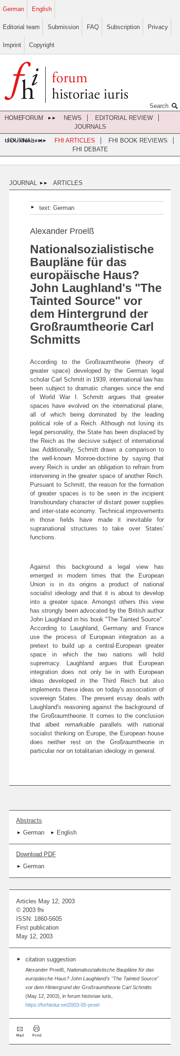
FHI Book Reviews (138, 140)
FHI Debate (90, 149)
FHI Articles (74, 140)
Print (37, 1031)
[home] (66, 83)
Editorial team (21, 27)
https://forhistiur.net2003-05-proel (62, 1005)
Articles (68, 182)
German (13, 9)
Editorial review (124, 117)
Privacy (158, 27)
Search (159, 105)
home (14, 117)
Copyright (41, 45)
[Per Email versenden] (20, 1031)
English (42, 9)
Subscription (123, 27)
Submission (63, 27)
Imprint (12, 45)
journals (90, 126)
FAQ (93, 27)
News (73, 117)
